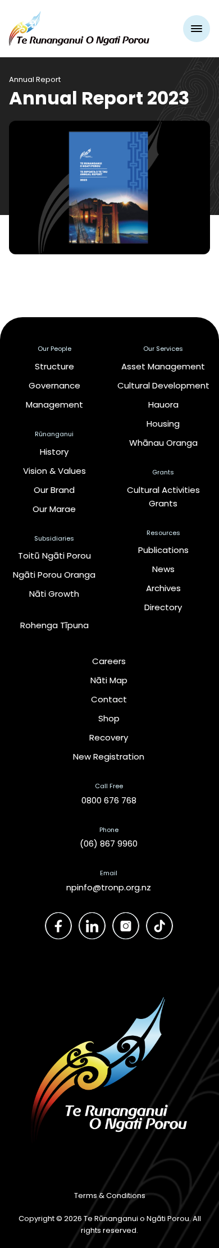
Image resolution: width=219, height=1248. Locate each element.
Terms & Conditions (109, 1195)
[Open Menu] (196, 28)
